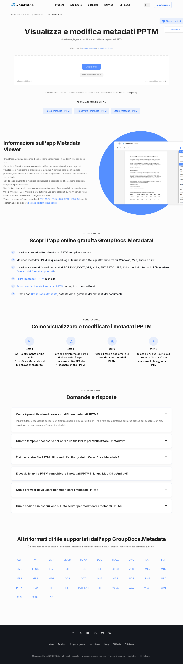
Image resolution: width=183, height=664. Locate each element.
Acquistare (76, 4)
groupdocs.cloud (105, 48)
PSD (35, 587)
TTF (99, 587)
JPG (131, 569)
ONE (99, 578)
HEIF (99, 569)
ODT (83, 578)
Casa (51, 644)
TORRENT (83, 587)
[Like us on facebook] (73, 633)
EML (19, 569)
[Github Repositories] (102, 633)
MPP (35, 578)
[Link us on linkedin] (95, 633)
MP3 (19, 578)
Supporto (93, 4)
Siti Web (108, 4)
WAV (131, 587)
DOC (99, 559)
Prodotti (59, 4)
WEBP (147, 587)
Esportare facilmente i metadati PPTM (40, 286)
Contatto (132, 656)
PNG (147, 578)
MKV (147, 569)
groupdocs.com (89, 48)
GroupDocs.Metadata (44, 293)
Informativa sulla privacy (127, 92)
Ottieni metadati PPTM (126, 110)
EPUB (54, 199)
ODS (67, 578)
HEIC (83, 569)
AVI (78, 199)
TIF (51, 587)
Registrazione (163, 5)
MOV (163, 569)
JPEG (73, 199)
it (146, 5)
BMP (51, 559)
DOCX (47, 199)
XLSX (60, 199)
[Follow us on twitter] (80, 633)
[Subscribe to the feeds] (109, 633)
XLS (19, 597)
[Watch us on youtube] (87, 633)
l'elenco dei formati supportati (42, 203)
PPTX (67, 199)
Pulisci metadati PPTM (57, 110)
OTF (115, 578)
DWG (131, 559)
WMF (164, 587)
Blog (107, 644)
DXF (147, 559)
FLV (51, 569)
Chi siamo (125, 4)
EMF (163, 559)
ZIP (51, 597)
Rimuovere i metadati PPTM (91, 110)
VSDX (115, 587)
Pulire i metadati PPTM (30, 278)
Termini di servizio (107, 92)
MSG (51, 578)
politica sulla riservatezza (94, 656)
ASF (19, 559)
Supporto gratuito (78, 644)
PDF (41, 199)
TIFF (67, 587)
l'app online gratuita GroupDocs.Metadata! (100, 240)
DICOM (67, 559)
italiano (146, 656)
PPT (163, 578)
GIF (67, 569)
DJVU (83, 559)
